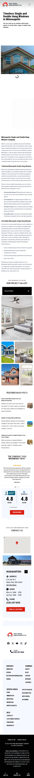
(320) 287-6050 (13, 602)
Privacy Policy (21, 740)
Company (28, 666)
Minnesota (10, 696)
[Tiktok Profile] (25, 643)
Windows (9, 669)
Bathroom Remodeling (14, 676)
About (27, 669)
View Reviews (17, 512)
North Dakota (12, 705)
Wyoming (25, 699)
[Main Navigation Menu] (29, 4)
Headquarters (13, 571)
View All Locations (15, 609)
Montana (10, 699)
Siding (8, 679)
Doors (8, 672)
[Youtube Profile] (17, 643)
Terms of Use (11, 740)
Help (8, 712)
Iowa (8, 692)
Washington (26, 693)
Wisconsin (25, 696)
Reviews (28, 679)
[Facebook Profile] (8, 643)
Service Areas (12, 689)
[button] (13, 507)
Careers (28, 682)
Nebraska (10, 702)
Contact (10, 715)
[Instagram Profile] (21, 643)
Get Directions (11, 585)
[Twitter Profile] (12, 643)
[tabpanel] (17, 340)
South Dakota (27, 690)
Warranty (10, 725)
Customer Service (13, 719)
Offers (27, 676)
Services (9, 666)
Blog (27, 672)
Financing (10, 722)
